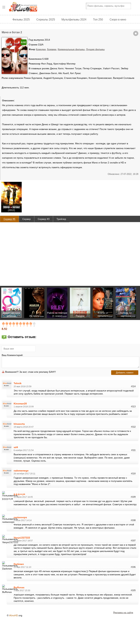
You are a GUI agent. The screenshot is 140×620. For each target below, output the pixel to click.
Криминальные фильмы (71, 49)
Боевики (51, 49)
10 (34, 324)
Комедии (41, 49)
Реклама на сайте (123, 612)
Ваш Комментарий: (12, 355)
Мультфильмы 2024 (73, 19)
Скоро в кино (118, 19)
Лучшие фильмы (95, 49)
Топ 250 (98, 19)
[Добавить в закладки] (135, 33)
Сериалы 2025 (45, 19)
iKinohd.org (27, 7)
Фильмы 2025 (21, 19)
